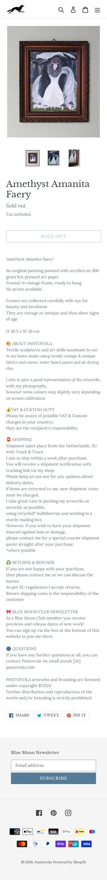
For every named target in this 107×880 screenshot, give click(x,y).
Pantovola (43, 862)
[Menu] (97, 9)
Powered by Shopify (69, 862)
